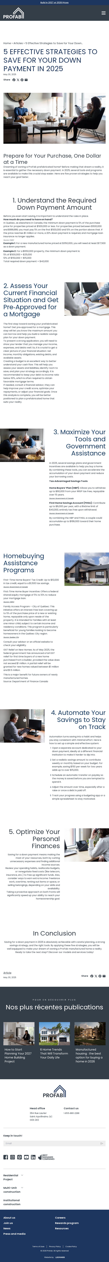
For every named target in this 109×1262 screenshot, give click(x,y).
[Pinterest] (22, 79)
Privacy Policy (55, 1246)
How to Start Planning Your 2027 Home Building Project (18, 1055)
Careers (60, 1217)
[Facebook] (13, 79)
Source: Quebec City (11, 637)
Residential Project (10, 1177)
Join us (8, 1223)
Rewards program (67, 1223)
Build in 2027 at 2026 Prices (54, 2)
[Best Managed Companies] (46, 1157)
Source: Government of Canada (61, 498)
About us (9, 1217)
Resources (62, 1228)
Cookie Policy (71, 1246)
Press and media (14, 1234)
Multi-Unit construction (11, 1190)
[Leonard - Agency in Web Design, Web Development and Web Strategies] (60, 1257)
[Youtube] (26, 1157)
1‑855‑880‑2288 (71, 1113)
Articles (18, 43)
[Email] (26, 80)
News (6, 1228)
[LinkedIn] (33, 1157)
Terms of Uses (38, 1246)
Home (7, 43)
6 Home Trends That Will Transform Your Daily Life (54, 1053)
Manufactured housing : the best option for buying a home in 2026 (89, 1055)
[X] (18, 80)
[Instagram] (12, 1157)
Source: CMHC (8, 240)
